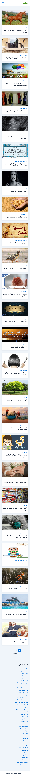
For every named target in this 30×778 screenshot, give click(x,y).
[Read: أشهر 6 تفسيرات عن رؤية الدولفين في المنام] (15, 601)
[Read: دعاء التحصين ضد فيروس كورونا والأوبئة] (15, 308)
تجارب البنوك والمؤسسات (22, 683)
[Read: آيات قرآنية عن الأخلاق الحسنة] (15, 334)
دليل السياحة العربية (23, 731)
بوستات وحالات (24, 678)
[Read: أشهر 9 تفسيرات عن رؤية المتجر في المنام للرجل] (15, 495)
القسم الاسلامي (23, 291)
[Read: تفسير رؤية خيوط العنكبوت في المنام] (15, 576)
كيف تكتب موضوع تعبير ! (22, 764)
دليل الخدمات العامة (23, 726)
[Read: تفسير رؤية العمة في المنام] (15, 629)
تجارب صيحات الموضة (23, 692)
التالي (15, 653)
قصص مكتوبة (25, 757)
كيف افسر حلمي (23, 27)
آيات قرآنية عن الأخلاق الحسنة (18, 347)
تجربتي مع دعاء (24, 318)
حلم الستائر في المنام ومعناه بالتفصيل (16, 111)
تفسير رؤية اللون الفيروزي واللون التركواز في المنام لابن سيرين (15, 536)
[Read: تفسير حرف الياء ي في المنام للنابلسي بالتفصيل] (15, 442)
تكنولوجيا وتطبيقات (24, 714)
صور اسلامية (24, 80)
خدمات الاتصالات (24, 716)
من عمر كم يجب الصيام (20, 563)
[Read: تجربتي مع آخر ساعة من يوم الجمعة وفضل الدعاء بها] (15, 281)
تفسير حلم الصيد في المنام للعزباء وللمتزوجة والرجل (17, 428)
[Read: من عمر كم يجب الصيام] (15, 550)
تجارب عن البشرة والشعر (22, 697)
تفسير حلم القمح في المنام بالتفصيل (17, 217)
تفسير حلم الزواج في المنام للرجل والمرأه (15, 482)
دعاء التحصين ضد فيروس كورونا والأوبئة (16, 321)
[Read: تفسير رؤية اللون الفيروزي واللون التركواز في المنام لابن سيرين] (15, 522)
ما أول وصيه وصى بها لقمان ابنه (18, 242)
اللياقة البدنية (25, 673)
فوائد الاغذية (25, 752)
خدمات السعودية (24, 719)
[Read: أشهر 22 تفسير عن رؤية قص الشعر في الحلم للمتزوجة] (15, 360)
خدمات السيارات (24, 721)
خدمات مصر (25, 723)
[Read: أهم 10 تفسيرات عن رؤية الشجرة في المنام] (15, 387)
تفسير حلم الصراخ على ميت (19, 191)
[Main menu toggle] (3, 2)
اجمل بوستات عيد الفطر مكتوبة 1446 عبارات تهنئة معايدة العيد (16, 84)
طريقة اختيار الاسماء (23, 745)
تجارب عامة (25, 695)
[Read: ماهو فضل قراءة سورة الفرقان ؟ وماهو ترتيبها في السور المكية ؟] (15, 151)
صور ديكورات (25, 740)
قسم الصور (25, 755)
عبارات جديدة (25, 750)
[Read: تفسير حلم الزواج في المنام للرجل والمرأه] (15, 469)
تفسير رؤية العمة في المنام (19, 641)
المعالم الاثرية (25, 675)
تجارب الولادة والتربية (23, 690)
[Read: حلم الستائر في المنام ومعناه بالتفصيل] (15, 98)
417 (11, 650)
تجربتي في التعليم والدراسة (22, 699)
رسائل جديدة (25, 733)
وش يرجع (26, 767)
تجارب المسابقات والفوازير (22, 687)
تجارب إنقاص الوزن (24, 680)
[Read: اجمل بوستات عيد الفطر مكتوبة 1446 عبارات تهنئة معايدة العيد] (15, 70)
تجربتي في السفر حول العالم (21, 702)
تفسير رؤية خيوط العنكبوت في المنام (17, 588)
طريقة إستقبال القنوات (23, 743)
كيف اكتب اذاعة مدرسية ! (22, 762)
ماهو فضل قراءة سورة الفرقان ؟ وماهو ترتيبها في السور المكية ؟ (16, 164)
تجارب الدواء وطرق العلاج (22, 685)
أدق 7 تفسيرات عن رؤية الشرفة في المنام (15, 58)
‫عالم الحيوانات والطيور (23, 747)
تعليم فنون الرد (25, 711)
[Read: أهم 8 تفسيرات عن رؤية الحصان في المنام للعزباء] (15, 17)
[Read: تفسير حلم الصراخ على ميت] (15, 178)
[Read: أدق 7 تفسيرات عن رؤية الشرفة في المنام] (15, 45)
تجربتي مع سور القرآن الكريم (21, 161)
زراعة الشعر (25, 735)
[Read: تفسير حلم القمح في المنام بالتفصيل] (15, 204)
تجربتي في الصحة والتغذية (22, 704)
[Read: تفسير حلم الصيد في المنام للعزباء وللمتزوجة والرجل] (15, 415)
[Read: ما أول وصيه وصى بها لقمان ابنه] (15, 230)
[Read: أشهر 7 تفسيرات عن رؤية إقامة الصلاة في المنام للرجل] (15, 123)
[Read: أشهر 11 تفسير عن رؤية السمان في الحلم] (15, 255)
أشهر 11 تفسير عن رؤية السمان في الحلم (15, 268)
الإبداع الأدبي (25, 668)
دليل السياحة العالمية (23, 728)
